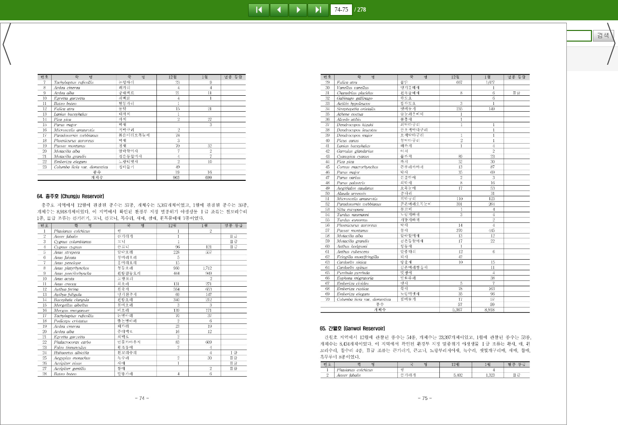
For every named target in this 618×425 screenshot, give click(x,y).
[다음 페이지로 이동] (298, 9)
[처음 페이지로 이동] (258, 9)
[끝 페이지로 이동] (318, 9)
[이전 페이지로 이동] (279, 9)
